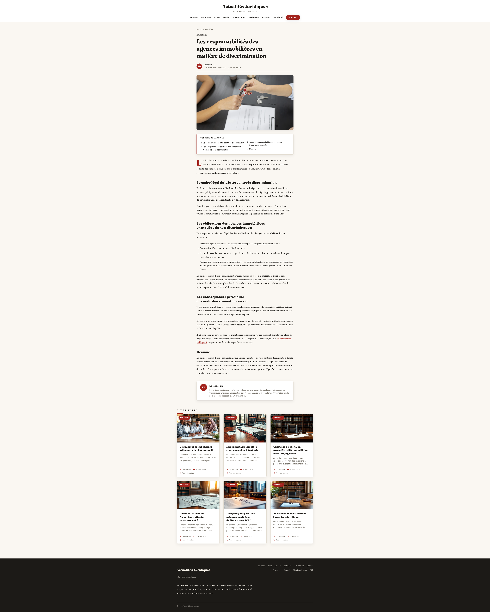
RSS (311, 570)
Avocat (227, 17)
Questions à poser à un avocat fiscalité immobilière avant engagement (290, 450)
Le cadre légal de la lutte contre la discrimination (223, 143)
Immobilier (253, 17)
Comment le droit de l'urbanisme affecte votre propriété (192, 517)
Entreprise (239, 17)
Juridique (206, 17)
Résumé (252, 149)
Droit (217, 17)
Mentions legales (300, 570)
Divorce (266, 17)
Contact (293, 17)
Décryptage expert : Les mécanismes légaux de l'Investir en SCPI (240, 517)
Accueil (194, 17)
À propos (278, 17)
